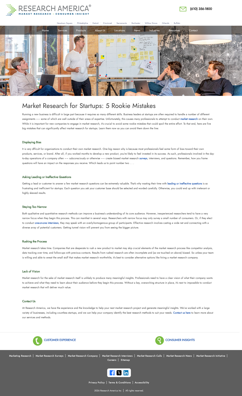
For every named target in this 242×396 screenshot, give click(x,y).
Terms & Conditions (120, 382)
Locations (119, 30)
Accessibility (142, 382)
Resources (174, 30)
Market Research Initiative (210, 355)
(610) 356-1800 (201, 8)
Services (62, 30)
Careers (112, 360)
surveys (143, 158)
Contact (193, 30)
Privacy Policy (97, 382)
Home (45, 30)
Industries (154, 30)
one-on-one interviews (46, 223)
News (137, 30)
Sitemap (125, 360)
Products (81, 30)
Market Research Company (83, 355)
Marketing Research (20, 355)
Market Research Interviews (117, 355)
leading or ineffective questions (184, 183)
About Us (100, 30)
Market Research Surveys (50, 355)
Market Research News (179, 355)
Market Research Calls (149, 355)
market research (189, 119)
